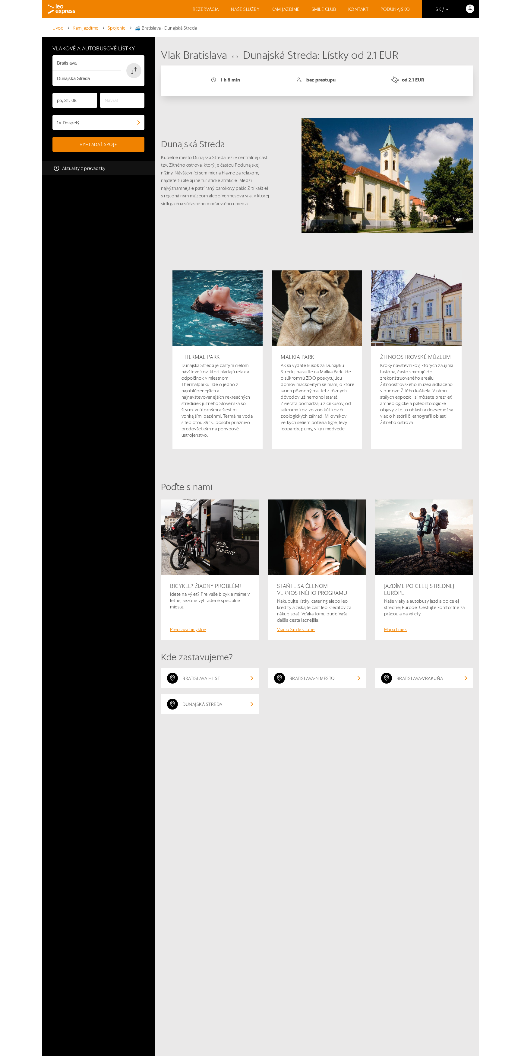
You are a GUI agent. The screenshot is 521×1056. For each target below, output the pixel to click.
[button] (133, 70)
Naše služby (245, 9)
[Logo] (61, 9)
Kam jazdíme (285, 9)
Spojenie (117, 28)
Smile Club (324, 9)
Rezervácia (206, 9)
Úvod (58, 28)
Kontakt (358, 9)
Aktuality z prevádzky (84, 168)
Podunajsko (395, 9)
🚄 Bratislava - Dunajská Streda (166, 28)
